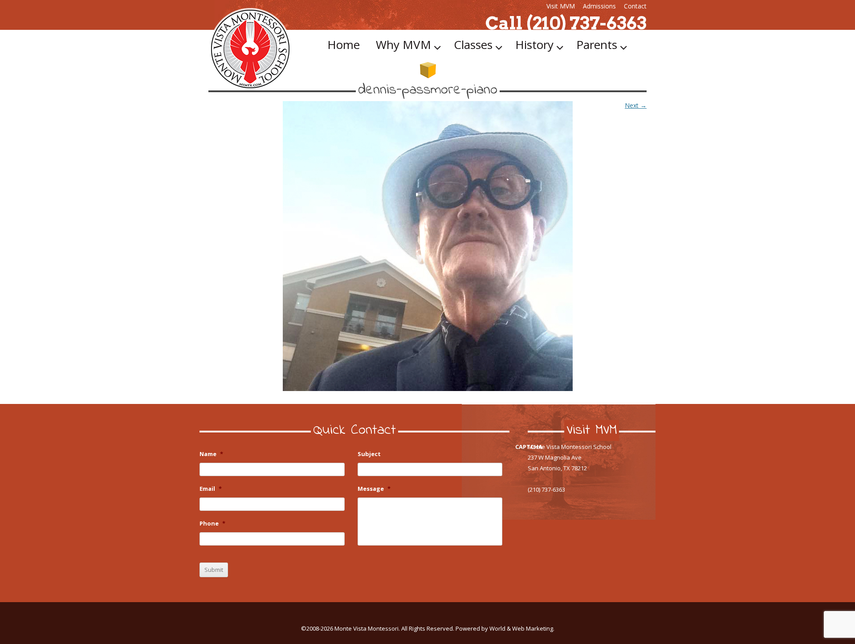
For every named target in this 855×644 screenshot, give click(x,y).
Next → (636, 105)
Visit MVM (560, 6)
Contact (635, 6)
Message (374, 489)
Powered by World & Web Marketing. (505, 628)
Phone (212, 523)
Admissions (599, 6)
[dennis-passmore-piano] (427, 246)
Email (211, 489)
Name (211, 454)
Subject (369, 454)
